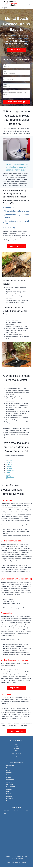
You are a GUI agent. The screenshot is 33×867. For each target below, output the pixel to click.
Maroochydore (10, 765)
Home (16, 744)
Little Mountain (10, 479)
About (16, 746)
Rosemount (9, 798)
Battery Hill (9, 464)
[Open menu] (26, 4)
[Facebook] (16, 757)
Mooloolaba (9, 784)
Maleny (8, 791)
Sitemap (16, 750)
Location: (5, 84)
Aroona (8, 472)
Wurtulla (8, 475)
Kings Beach (9, 462)
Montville (8, 794)
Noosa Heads (10, 779)
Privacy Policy (10, 862)
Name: (4, 64)
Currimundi (9, 468)
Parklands (9, 796)
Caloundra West (10, 470)
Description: (6, 90)
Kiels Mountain (10, 786)
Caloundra (9, 466)
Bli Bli (8, 770)
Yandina (8, 801)
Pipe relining (6, 694)
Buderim (8, 775)
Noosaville (9, 782)
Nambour (9, 768)
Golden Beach (10, 477)
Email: (4, 77)
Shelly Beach (9, 460)
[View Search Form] (29, 4)
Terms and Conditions (20, 862)
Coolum (8, 777)
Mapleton (9, 789)
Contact (16, 748)
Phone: (5, 71)
